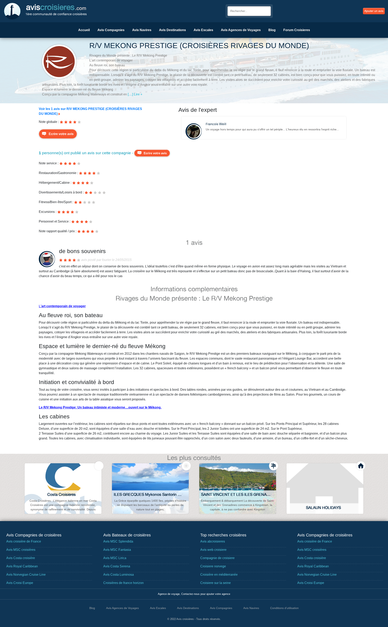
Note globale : (49, 121)
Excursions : (47, 211)
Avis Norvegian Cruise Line (26, 574)
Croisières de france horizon (123, 583)
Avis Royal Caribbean (22, 566)
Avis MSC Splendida (118, 541)
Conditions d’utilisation (284, 608)
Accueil (84, 30)
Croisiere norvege (213, 566)
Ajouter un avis (373, 11)
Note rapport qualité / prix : (57, 231)
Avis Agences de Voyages (241, 30)
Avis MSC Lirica (114, 558)
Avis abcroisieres (212, 541)
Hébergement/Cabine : (55, 182)
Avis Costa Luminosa (118, 574)
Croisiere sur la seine (215, 583)
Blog (272, 30)
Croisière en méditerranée (219, 574)
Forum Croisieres (296, 30)
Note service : (48, 163)
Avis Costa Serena (116, 566)
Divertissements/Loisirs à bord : (61, 192)
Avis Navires (141, 30)
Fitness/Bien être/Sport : (56, 202)
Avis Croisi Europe (19, 583)
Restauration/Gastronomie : (58, 173)
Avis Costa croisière (20, 558)
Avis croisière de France (23, 541)
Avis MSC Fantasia (117, 549)
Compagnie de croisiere (217, 558)
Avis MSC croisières (20, 549)
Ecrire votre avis (61, 134)
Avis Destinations (172, 30)
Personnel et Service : (54, 221)
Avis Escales (203, 30)
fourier (106, 260)
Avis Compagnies (110, 30)
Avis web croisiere (213, 549)
